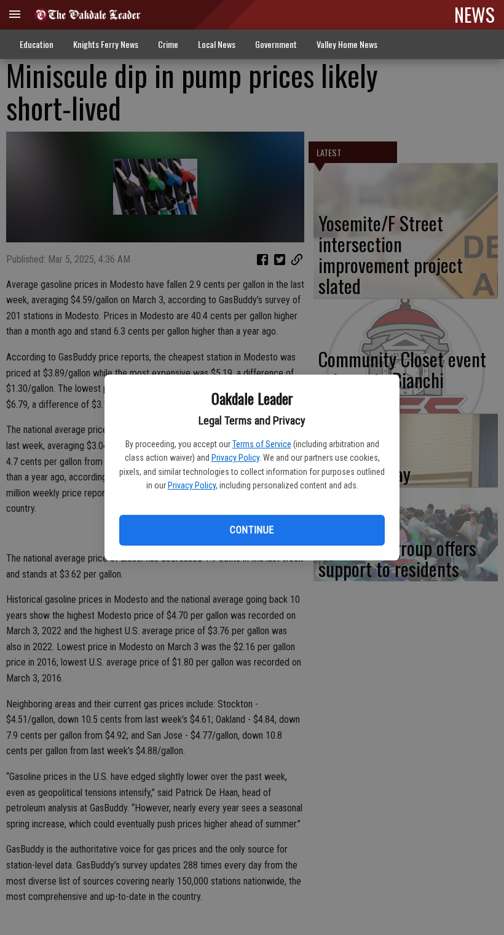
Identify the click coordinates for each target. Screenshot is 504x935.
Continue (252, 530)
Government (276, 44)
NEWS (474, 14)
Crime (168, 44)
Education (36, 44)
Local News (216, 44)
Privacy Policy (235, 458)
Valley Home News (347, 44)
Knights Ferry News (105, 44)
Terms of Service (261, 444)
